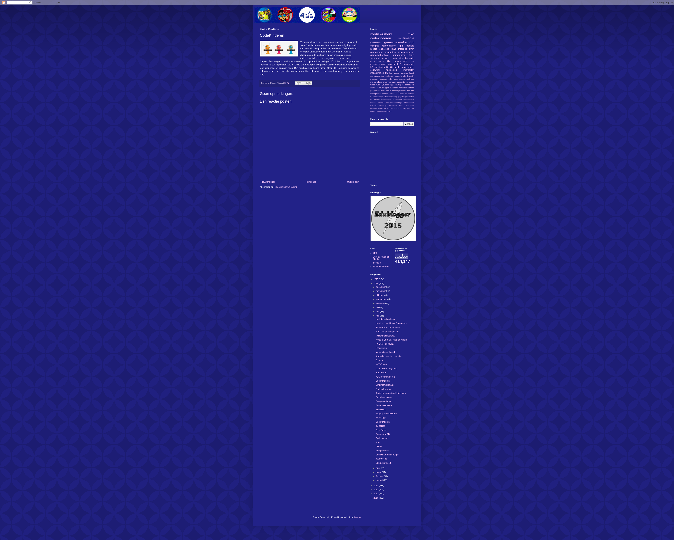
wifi (384, 111)
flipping (394, 97)
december (381, 287)
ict (371, 100)
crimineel (374, 88)
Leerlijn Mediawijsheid (386, 368)
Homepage (311, 182)
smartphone (375, 94)
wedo (372, 85)
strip (404, 108)
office (379, 82)
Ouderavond (382, 438)
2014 (376, 283)
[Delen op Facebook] (307, 83)
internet (402, 48)
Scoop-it (377, 263)
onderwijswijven (389, 82)
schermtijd (410, 105)
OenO (389, 67)
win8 (378, 85)
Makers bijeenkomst (385, 352)
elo (404, 76)
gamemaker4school (399, 42)
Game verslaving (384, 405)
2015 (376, 279)
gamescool (376, 52)
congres (374, 45)
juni (378, 311)
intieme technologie (382, 100)
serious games (407, 67)
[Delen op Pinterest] (310, 83)
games (375, 42)
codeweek (375, 70)
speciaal (374, 58)
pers (372, 61)
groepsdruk (409, 97)
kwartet (373, 103)
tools (411, 55)
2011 (376, 493)
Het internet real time (385, 319)
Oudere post (353, 182)
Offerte (379, 446)
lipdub (388, 91)
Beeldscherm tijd (384, 389)
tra (386, 73)
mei (378, 316)
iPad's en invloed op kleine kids (391, 393)
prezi (384, 79)
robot (401, 105)
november (381, 291)
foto (390, 73)
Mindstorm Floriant (384, 385)
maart (379, 472)
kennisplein (397, 100)
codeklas (384, 48)
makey (373, 82)
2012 (376, 489)
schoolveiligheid (376, 108)
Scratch (379, 360)
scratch (398, 76)
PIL (396, 94)
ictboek (395, 67)
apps (394, 58)
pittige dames (393, 61)
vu (388, 79)
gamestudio (408, 64)
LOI (400, 64)
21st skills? (381, 409)
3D (371, 67)
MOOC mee (381, 364)
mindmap (382, 105)
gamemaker (389, 45)
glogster (401, 97)
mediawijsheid (381, 34)
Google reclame (383, 401)
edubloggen (384, 88)
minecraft (393, 105)
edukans (387, 97)
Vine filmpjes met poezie (387, 331)
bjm (412, 61)
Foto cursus (381, 348)
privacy (380, 61)
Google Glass (382, 450)
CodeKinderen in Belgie (387, 455)
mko (411, 34)
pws (412, 91)
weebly (380, 111)
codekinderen (380, 38)
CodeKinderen (383, 381)
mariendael (390, 52)
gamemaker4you (379, 55)
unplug (411, 82)
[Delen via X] (303, 83)
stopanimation (377, 73)
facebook (394, 88)
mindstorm (399, 55)
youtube (385, 85)
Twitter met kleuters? (385, 336)
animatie (386, 58)
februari (380, 476)
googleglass (375, 91)
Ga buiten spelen (384, 397)
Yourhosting (381, 459)
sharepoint (388, 108)
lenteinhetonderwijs (394, 103)
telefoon (385, 94)
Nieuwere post (268, 182)
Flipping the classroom (386, 413)
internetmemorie (406, 58)
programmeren (406, 52)
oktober (380, 295)
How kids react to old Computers (391, 323)
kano (383, 91)
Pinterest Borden (381, 266)
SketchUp (403, 94)
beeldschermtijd (376, 97)
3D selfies (380, 426)
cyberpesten (408, 70)
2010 (376, 498)
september (381, 299)
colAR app (381, 417)
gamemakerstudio (406, 88)
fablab (411, 73)
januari (379, 480)
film (391, 79)
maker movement (389, 64)
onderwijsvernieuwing (401, 91)
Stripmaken (381, 372)
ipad (393, 48)
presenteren (402, 82)
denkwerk (375, 64)
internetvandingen (406, 79)
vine (409, 108)
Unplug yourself (383, 463)
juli (377, 307)
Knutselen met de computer (389, 356)
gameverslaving (377, 76)
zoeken (389, 111)
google (396, 73)
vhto (392, 94)
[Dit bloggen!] (300, 83)
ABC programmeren (385, 377)
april (378, 468)
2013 (376, 485)
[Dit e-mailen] (297, 83)
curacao (404, 73)
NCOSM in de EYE (385, 344)
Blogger (357, 517)
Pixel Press (381, 430)
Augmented (391, 70)
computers (409, 85)
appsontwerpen (397, 85)
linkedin (373, 105)
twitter (405, 61)
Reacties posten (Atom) (286, 187)
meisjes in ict (376, 79)
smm (411, 48)
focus (396, 79)
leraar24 (410, 76)
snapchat (398, 108)
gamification (379, 67)
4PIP (375, 253)
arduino (411, 94)
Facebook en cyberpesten (388, 327)
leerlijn (381, 103)
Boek (378, 442)
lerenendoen (409, 103)
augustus (380, 303)
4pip (401, 45)
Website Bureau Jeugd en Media (391, 340)
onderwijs (389, 76)
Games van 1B (383, 434)
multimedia (406, 38)
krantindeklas (409, 100)
